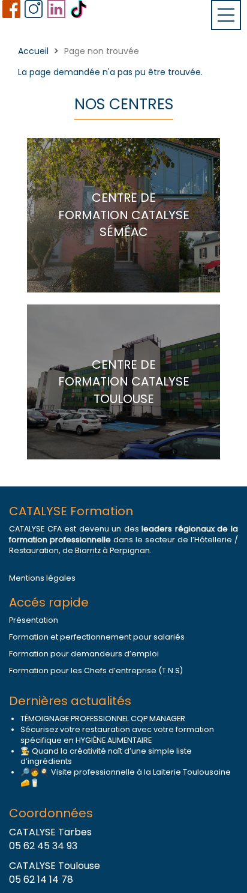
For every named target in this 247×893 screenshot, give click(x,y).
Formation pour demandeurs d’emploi (84, 654)
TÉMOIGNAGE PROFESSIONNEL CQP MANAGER (102, 718)
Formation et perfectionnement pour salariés (97, 637)
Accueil (33, 51)
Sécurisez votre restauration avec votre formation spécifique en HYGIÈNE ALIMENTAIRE (117, 734)
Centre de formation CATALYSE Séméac (123, 214)
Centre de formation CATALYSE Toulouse (123, 381)
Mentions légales (42, 578)
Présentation (33, 620)
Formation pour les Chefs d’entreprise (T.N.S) (96, 670)
